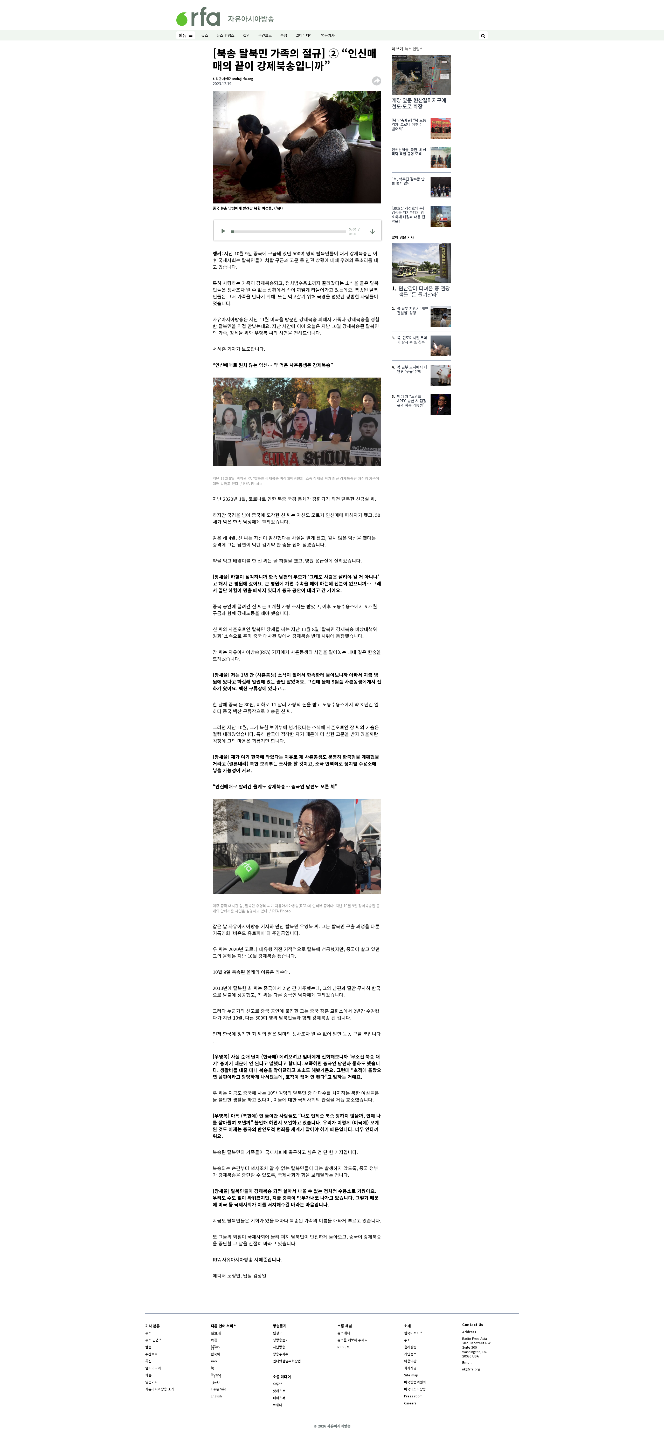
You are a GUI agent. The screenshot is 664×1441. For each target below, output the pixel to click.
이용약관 (410, 1360)
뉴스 (204, 35)
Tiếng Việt (218, 1389)
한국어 (215, 1353)
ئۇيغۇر (215, 1381)
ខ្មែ (212, 1367)
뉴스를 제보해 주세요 (352, 1339)
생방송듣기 (280, 1339)
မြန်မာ (215, 1346)
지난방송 (279, 1346)
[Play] (225, 232)
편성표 (277, 1332)
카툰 (148, 1374)
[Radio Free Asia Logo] (225, 15)
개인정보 (410, 1353)
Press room (413, 1396)
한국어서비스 (413, 1332)
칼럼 (246, 35)
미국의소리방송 (415, 1389)
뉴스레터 (343, 1332)
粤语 (214, 1339)
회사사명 (410, 1367)
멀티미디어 (304, 35)
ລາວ (214, 1360)
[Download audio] (372, 231)
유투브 (277, 1383)
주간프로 (265, 35)
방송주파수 (280, 1353)
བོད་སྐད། (216, 1374)
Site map (411, 1374)
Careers (410, 1403)
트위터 (277, 1404)
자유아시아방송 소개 (159, 1389)
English (216, 1396)
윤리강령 (410, 1346)
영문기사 (328, 35)
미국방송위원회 (415, 1381)
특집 (283, 35)
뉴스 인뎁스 (225, 35)
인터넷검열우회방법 (287, 1360)
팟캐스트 (279, 1390)
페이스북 (279, 1397)
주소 (407, 1339)
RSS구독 (343, 1346)
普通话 (216, 1332)
